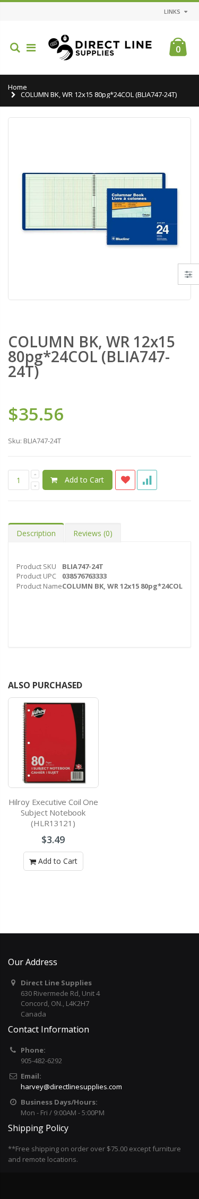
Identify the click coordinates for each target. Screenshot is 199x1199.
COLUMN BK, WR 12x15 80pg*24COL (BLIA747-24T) (91, 356)
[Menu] (31, 47)
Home (17, 87)
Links (172, 11)
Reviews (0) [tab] (93, 533)
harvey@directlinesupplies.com (71, 1086)
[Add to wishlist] (125, 480)
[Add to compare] (147, 480)
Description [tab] (36, 533)
